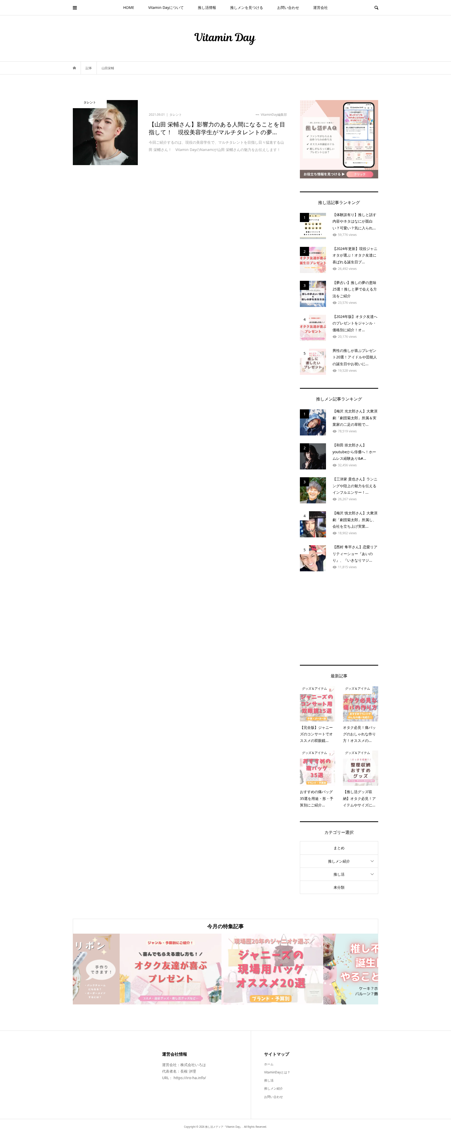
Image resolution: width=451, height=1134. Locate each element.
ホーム (269, 1064)
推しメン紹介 (339, 861)
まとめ (339, 847)
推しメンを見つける (246, 7)
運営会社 (320, 7)
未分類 (339, 887)
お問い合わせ (288, 7)
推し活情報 (207, 7)
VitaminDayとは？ (277, 1072)
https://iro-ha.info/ (190, 1077)
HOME (128, 7)
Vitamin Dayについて (166, 7)
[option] (124, 969)
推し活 (339, 874)
